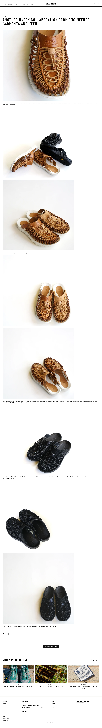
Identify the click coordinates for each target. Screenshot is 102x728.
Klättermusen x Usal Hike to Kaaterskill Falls (51, 686)
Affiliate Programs (6, 720)
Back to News (52, 646)
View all (95, 660)
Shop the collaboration (8, 630)
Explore (22, 4)
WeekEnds (30, 4)
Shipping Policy (6, 712)
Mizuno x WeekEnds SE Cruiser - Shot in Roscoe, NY (18, 686)
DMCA (4, 716)
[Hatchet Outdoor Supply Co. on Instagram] (23, 711)
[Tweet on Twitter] (6, 634)
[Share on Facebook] (3, 634)
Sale (16, 4)
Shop (4, 4)
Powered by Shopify (51, 722)
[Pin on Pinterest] (8, 634)
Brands (10, 4)
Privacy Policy (5, 710)
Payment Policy (6, 714)
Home (4, 14)
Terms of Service (6, 705)
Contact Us (5, 703)
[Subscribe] (42, 707)
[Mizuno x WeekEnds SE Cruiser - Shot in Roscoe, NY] (18, 674)
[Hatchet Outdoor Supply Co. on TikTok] (26, 711)
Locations (5, 1)
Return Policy (5, 707)
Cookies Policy (6, 718)
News (11, 14)
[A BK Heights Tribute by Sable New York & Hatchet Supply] (83, 674)
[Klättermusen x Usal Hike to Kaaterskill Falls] (51, 674)
